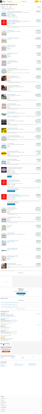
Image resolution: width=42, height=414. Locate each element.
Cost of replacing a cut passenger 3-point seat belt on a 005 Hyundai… (9, 302)
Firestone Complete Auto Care (4, 312)
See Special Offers (14, 183)
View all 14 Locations (38, 86)
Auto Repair (8, 270)
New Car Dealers (13, 160)
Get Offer (10, 176)
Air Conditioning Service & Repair (32, 364)
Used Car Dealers (18, 160)
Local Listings (11, 14)
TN (3, 270)
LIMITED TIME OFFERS (24, 186)
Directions (18, 183)
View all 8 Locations (38, 120)
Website (8, 14)
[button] (40, 1)
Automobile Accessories (4, 365)
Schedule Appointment (12, 204)
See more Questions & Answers (21, 308)
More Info (14, 14)
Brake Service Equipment (31, 365)
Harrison (6, 270)
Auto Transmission (19, 168)
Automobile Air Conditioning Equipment (19, 364)
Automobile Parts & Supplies (14, 69)
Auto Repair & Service (28, 12)
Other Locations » (39, 313)
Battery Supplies (3, 366)
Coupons (11, 183)
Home (1, 270)
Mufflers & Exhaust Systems (20, 144)
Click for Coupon (11, 25)
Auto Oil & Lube (9, 12)
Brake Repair (18, 31)
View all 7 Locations (38, 208)
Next (23, 273)
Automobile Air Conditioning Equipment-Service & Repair (18, 12)
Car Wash (12, 46)
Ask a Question (21, 300)
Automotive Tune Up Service (29, 21)
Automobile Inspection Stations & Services (24, 69)
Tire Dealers (12, 241)
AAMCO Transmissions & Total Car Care (6, 335)
